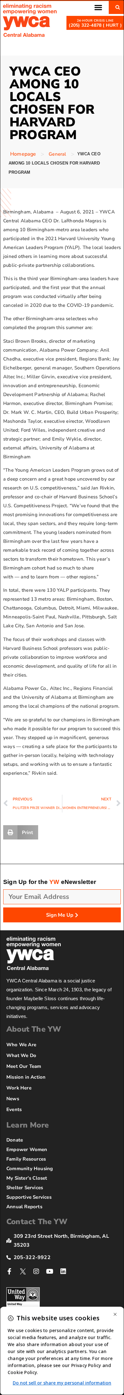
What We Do (21, 1055)
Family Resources (26, 1159)
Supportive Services (29, 1197)
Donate (14, 1140)
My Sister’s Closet (26, 1178)
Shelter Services (24, 1187)
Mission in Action (25, 1077)
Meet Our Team (23, 1066)
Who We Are (21, 1044)
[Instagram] (36, 1271)
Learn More (27, 1125)
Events (14, 1109)
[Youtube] (50, 1271)
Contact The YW (36, 1221)
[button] (98, 7)
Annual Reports (24, 1206)
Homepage (23, 154)
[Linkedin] (63, 1271)
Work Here (18, 1088)
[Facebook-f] (9, 1271)
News (12, 1098)
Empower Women (26, 1149)
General (57, 154)
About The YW (33, 1029)
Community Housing (29, 1168)
